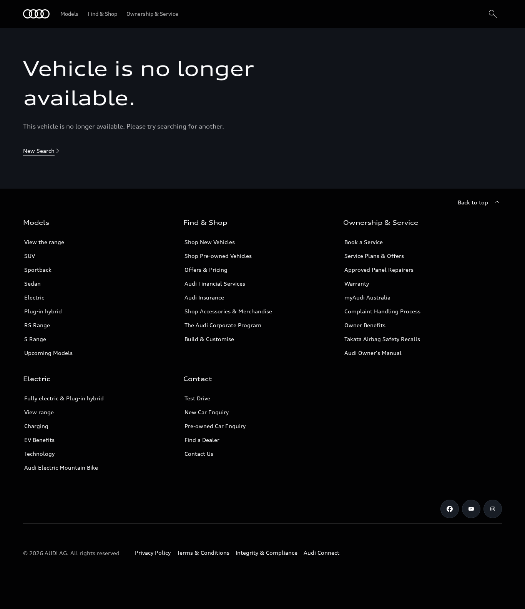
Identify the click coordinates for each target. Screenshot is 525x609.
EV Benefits (39, 440)
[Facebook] (449, 509)
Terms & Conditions (203, 552)
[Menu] (36, 13)
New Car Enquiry (206, 412)
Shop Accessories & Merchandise (228, 311)
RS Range (37, 325)
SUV (29, 256)
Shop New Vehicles (209, 242)
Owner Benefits (364, 325)
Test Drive (197, 398)
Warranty (356, 283)
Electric (34, 297)
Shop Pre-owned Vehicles (218, 256)
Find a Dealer (201, 440)
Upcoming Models (48, 353)
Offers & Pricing (206, 269)
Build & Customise (209, 339)
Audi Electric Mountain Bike (61, 467)
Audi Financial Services (214, 283)
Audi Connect (321, 552)
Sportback (38, 269)
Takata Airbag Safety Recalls (382, 339)
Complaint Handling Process (382, 311)
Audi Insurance (204, 297)
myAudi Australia (367, 297)
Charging (36, 426)
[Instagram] (492, 509)
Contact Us (198, 453)
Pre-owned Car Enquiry (215, 426)
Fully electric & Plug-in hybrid (64, 398)
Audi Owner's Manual (373, 353)
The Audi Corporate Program (222, 325)
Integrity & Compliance (266, 552)
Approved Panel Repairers (379, 269)
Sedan (32, 283)
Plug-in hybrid (43, 311)
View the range (44, 242)
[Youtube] (471, 509)
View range (39, 412)
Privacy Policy (153, 552)
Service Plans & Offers (374, 256)
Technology (39, 453)
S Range (35, 339)
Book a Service (363, 242)
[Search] (492, 14)
